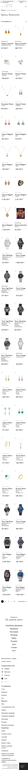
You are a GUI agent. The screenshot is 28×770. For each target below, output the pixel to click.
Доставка (4, 737)
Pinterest (7, 675)
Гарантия (3, 740)
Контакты (4, 695)
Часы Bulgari (6, 554)
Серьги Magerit (7, 134)
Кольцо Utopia (7, 74)
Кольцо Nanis (7, 488)
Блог (14, 650)
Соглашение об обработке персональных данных (8, 760)
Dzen (6, 678)
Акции (3, 731)
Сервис (14, 638)
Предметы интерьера (7, 725)
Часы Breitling (7, 255)
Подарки (14, 641)
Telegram (7, 668)
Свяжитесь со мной (23, 2)
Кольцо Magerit (20, 195)
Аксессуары (14, 632)
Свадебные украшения (14, 625)
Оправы (3, 710)
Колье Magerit (7, 164)
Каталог (3, 10)
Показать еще (21, 601)
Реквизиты (4, 692)
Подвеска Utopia (7, 104)
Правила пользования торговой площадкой (7, 754)
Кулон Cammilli (20, 43)
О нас (3, 689)
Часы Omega (20, 255)
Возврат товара (5, 743)
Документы (4, 750)
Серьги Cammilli (7, 43)
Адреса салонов (6, 661)
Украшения (14, 629)
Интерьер (14, 635)
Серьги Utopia (21, 104)
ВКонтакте (7, 672)
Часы (14, 644)
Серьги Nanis (7, 390)
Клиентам (5, 728)
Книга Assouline (21, 225)
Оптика (14, 647)
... (11, 601)
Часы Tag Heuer (7, 288)
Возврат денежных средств (6, 746)
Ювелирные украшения (8, 713)
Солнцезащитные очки (8, 707)
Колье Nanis (20, 456)
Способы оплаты (6, 734)
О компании (6, 686)
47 (14, 601)
